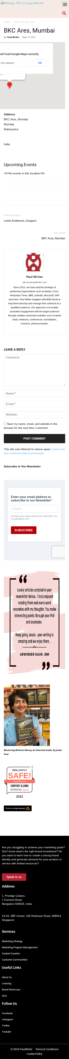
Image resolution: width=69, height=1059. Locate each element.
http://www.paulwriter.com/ (34, 282)
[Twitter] (38, 330)
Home (7, 22)
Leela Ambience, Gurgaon (20, 220)
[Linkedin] (30, 330)
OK (40, 62)
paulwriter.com (19, 781)
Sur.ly (26, 789)
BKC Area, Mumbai (53, 238)
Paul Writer (13, 37)
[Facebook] (22, 330)
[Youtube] (47, 330)
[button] (65, 4)
